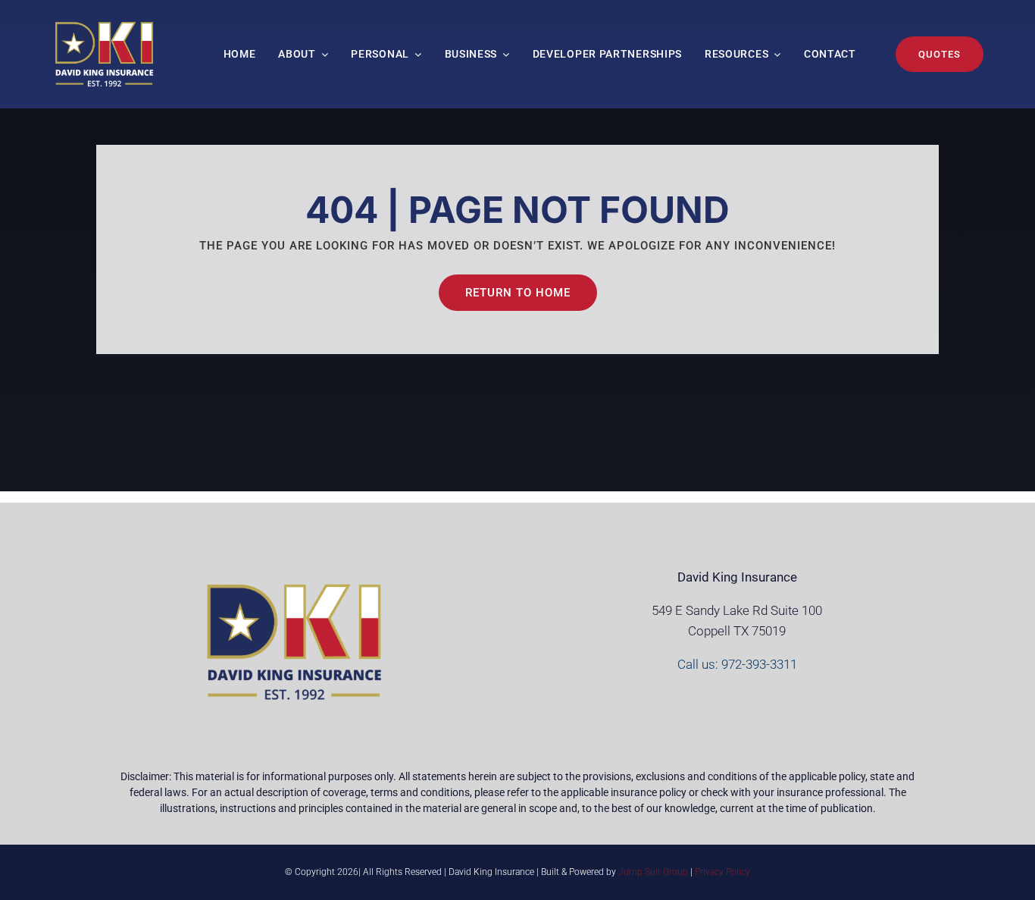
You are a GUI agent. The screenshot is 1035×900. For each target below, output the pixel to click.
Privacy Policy (722, 872)
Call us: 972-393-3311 (737, 664)
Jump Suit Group (653, 872)
